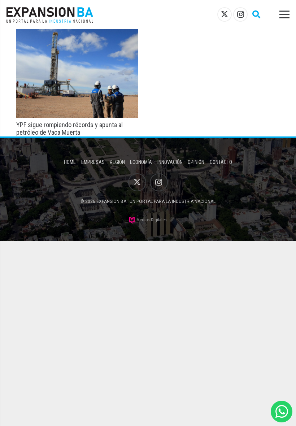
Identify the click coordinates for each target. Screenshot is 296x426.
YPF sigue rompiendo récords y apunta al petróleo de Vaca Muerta (69, 128)
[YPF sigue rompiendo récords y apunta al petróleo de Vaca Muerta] (77, 34)
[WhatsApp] (281, 411)
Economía (141, 162)
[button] (256, 14)
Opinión (196, 162)
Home (70, 162)
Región (117, 162)
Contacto (221, 162)
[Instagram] (240, 14)
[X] (224, 14)
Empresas (93, 162)
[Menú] (284, 14)
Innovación (170, 162)
